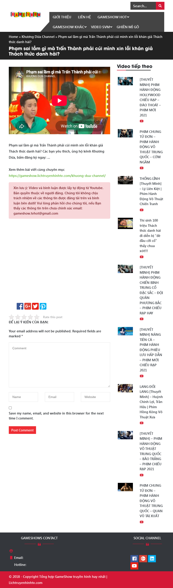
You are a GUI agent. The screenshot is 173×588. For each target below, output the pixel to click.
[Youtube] (134, 566)
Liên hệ (84, 16)
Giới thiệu (62, 16)
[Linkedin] (152, 559)
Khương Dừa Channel (38, 36)
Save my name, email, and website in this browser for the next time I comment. (56, 416)
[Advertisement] (59, 262)
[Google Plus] (143, 559)
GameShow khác (68, 26)
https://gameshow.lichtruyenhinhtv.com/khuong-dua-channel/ (57, 175)
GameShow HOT (112, 16)
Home (13, 36)
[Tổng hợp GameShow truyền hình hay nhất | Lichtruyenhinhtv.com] (26, 14)
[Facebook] (134, 559)
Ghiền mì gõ (128, 26)
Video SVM (100, 26)
